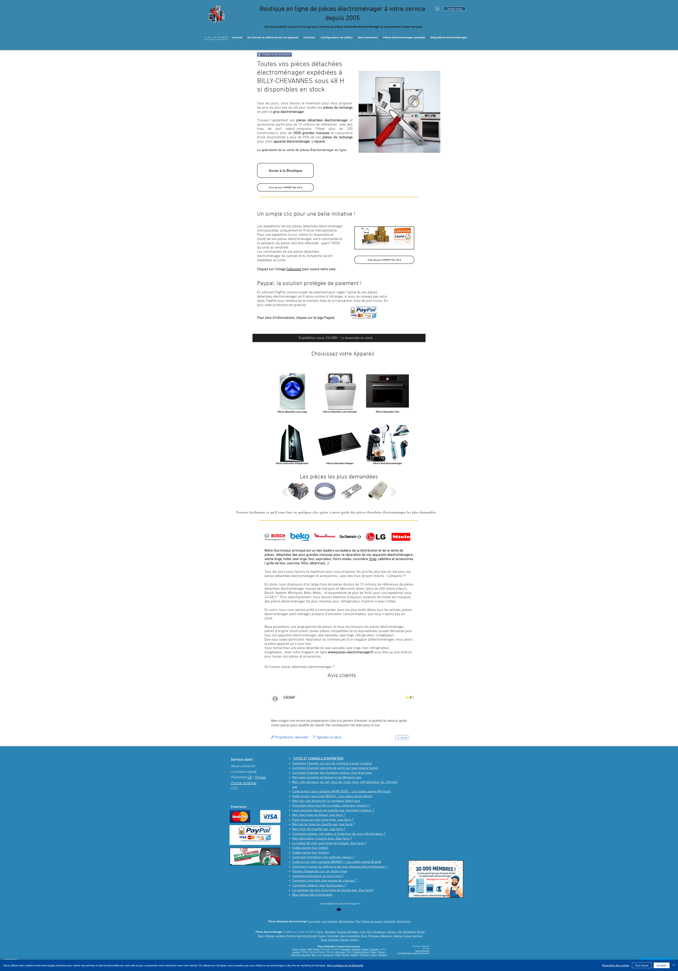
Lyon (363, 932)
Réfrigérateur (347, 921)
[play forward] (393, 491)
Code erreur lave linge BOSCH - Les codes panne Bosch (332, 796)
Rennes (270, 936)
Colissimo (294, 269)
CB (249, 777)
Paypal (260, 777)
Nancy (261, 936)
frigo (372, 559)
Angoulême (353, 936)
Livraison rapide (244, 772)
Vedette (354, 955)
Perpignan (333, 936)
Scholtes (346, 949)
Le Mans (280, 936)
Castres (344, 940)
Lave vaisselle (329, 921)
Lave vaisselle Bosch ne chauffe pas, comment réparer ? (333, 811)
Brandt (345, 955)
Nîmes (420, 932)
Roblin (374, 952)
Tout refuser (642, 965)
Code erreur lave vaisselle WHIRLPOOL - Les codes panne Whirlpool (341, 792)
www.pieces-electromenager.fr (351, 652)
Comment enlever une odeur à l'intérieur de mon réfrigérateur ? (338, 834)
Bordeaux (353, 932)
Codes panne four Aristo (309, 853)
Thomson (364, 955)
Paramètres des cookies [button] (615, 965)
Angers (354, 940)
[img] (274, 537)
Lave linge (314, 921)
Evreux (407, 936)
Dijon (364, 936)
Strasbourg (379, 932)
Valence (398, 936)
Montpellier (409, 932)
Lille (399, 932)
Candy (303, 949)
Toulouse (342, 932)
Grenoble (333, 940)
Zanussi (374, 949)
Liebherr (296, 952)
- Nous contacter (242, 766)
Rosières (356, 949)
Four (358, 921)
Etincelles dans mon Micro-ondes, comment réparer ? (331, 806)
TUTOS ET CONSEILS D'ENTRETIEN (318, 759)
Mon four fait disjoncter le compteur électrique (326, 801)
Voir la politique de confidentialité (345, 965)
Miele (338, 955)
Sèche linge (403, 921)
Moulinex (305, 955)
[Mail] (338, 909)
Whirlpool (340, 952)
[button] (437, 8)
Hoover (366, 949)
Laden (373, 955)
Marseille (330, 932)
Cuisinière (390, 921)
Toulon (322, 936)
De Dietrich (328, 955)
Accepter (662, 965)
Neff (310, 949)
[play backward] (285, 491)
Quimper (418, 936)
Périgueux (374, 936)
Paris (320, 932)
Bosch (382, 952)
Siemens (382, 955)
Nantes (391, 932)
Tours (324, 940)
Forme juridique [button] (243, 783)
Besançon (386, 936)
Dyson (316, 949)
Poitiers (290, 936)
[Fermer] (674, 965)
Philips (295, 949)
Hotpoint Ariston (361, 952)
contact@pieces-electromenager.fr (340, 903)
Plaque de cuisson (372, 921)
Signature (296, 955)
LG (320, 955)
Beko (314, 955)
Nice (369, 932)
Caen (343, 936)
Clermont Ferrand (307, 936)
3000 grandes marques (311, 133)
